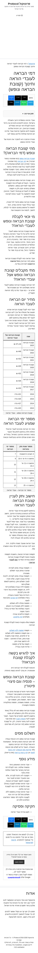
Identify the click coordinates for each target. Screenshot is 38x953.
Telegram (30, 102)
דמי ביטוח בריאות (21, 753)
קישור (24, 97)
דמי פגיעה (14, 598)
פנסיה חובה (20, 719)
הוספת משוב (19, 862)
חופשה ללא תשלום (17, 630)
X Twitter (11, 102)
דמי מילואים (18, 617)
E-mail (17, 97)
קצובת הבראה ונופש (27, 159)
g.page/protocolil (14, 877)
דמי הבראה (22, 161)
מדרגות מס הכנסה (24, 750)
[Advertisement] (19, 39)
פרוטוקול (31, 64)
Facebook (11, 98)
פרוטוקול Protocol (19, 3)
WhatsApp (24, 103)
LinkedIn (17, 102)
